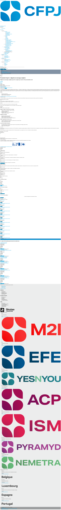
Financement (8, 87)
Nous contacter (3, 28)
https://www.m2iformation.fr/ (5, 316)
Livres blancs (6, 64)
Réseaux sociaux (8, 32)
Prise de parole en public (8, 45)
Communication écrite (8, 44)
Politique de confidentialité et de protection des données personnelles (9, 508)
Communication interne (8, 42)
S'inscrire (6, 88)
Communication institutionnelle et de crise (10, 41)
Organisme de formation (4, 71)
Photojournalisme (8, 35)
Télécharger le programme (3, 86)
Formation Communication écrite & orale (6, 72)
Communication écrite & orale (3, 242)
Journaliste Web (7, 33)
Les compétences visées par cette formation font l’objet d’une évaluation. (8, 96)
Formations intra (6, 56)
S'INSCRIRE (1, 239)
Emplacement (1, 68)
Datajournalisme (8, 34)
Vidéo (6, 36)
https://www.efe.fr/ (4, 345)
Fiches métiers (6, 62)
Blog (5, 63)
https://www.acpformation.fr (5, 388)
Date (0, 67)
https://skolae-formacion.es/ (5, 491)
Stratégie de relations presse (9, 50)
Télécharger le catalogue (3, 288)
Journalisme (6, 31)
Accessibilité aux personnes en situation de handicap (6, 146)
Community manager (8, 40)
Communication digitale (8, 39)
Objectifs (1, 87)
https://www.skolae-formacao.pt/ (5, 500)
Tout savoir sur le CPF (7, 59)
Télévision (7, 38)
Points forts (11, 87)
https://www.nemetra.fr (4, 456)
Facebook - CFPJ (4, 286)
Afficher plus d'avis (2, 163)
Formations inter (6, 55)
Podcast (7, 37)
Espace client (1, 29)
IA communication (8, 48)
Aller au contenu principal (3, 0)
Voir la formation (2, 283)
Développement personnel (7, 46)
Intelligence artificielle (7, 47)
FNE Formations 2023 (7, 61)
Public (3, 87)
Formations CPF (6, 60)
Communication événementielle (9, 43)
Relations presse (6, 49)
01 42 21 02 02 (2, 26)
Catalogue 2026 (6, 53)
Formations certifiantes (7, 52)
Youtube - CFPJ (3, 287)
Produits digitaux (6, 57)
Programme (5, 87)
